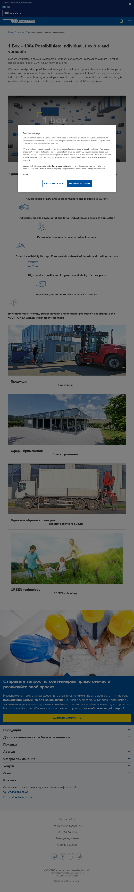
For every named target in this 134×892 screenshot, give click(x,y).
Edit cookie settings (53, 183)
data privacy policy (60, 166)
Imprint (26, 174)
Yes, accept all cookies (79, 183)
